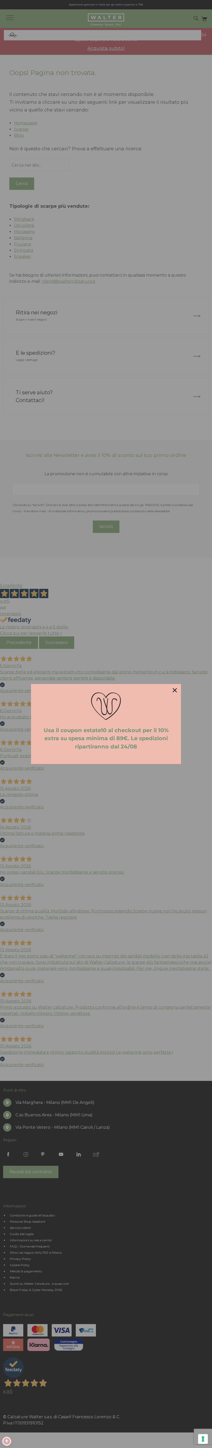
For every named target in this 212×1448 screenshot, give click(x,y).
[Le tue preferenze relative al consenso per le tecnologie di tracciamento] (203, 1439)
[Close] (175, 690)
